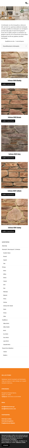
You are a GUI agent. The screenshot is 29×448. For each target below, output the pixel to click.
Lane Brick (6, 341)
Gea (4, 288)
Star (4, 263)
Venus (4, 313)
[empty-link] (27, 1)
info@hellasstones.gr (8, 406)
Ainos (4, 270)
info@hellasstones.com (9, 408)
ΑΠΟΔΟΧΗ (5, 445)
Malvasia (5, 291)
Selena (5, 302)
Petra (4, 298)
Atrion (4, 277)
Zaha (4, 316)
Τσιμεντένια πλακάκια (7, 348)
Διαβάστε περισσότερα (8, 84)
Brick (4, 330)
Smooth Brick (6, 344)
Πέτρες (4, 267)
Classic (5, 281)
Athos (4, 274)
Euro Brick (6, 337)
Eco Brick (5, 334)
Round (5, 256)
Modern (5, 355)
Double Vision (6, 253)
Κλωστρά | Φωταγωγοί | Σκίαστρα (11, 249)
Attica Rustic (6, 327)
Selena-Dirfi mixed (8, 306)
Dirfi (4, 284)
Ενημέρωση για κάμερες (8, 423)
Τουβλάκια (4, 320)
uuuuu (27, 3)
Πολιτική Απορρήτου (7, 421)
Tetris (4, 309)
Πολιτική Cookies (6, 419)
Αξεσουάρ (4, 246)
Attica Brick (6, 323)
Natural (5, 295)
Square (5, 260)
